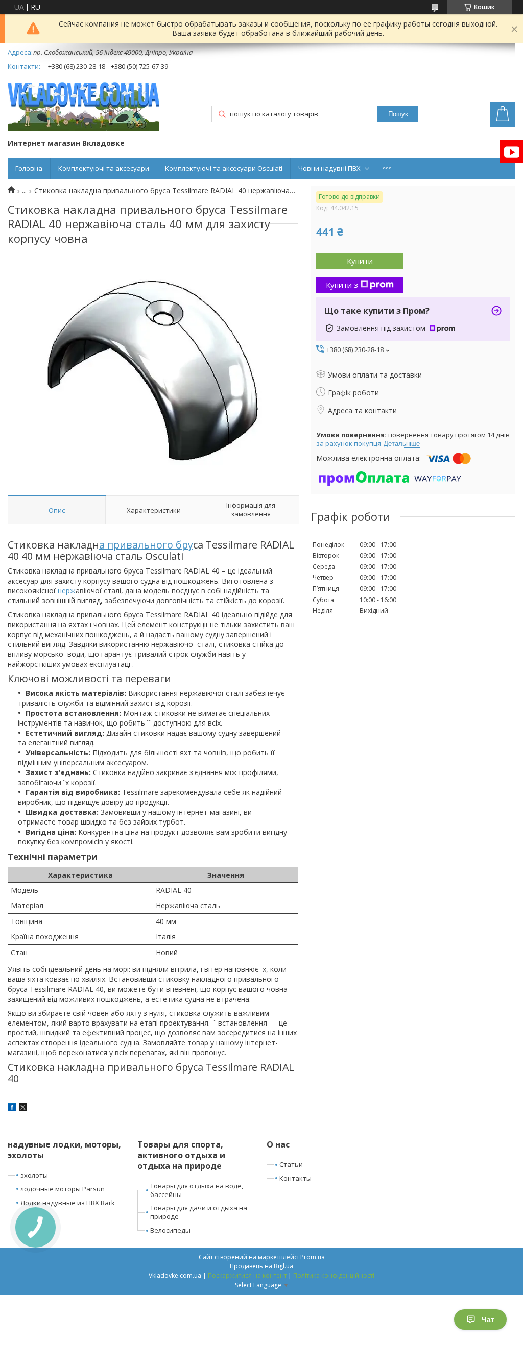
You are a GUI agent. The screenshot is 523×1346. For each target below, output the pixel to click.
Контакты (295, 1178)
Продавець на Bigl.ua (261, 1266)
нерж (66, 590)
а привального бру (146, 545)
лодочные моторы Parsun (62, 1188)
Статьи (291, 1164)
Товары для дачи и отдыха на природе (198, 1212)
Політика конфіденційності (333, 1275)
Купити (360, 261)
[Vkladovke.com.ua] (83, 106)
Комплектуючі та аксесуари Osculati (223, 168)
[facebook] (12, 1108)
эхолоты (34, 1175)
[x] (23, 1108)
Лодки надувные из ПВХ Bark (67, 1202)
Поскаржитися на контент (247, 1275)
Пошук (398, 114)
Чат (488, 1319)
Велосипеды (170, 1230)
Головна (28, 168)
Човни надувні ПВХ (329, 168)
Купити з (342, 285)
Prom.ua (312, 1257)
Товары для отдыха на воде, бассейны (196, 1190)
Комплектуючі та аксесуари (103, 168)
